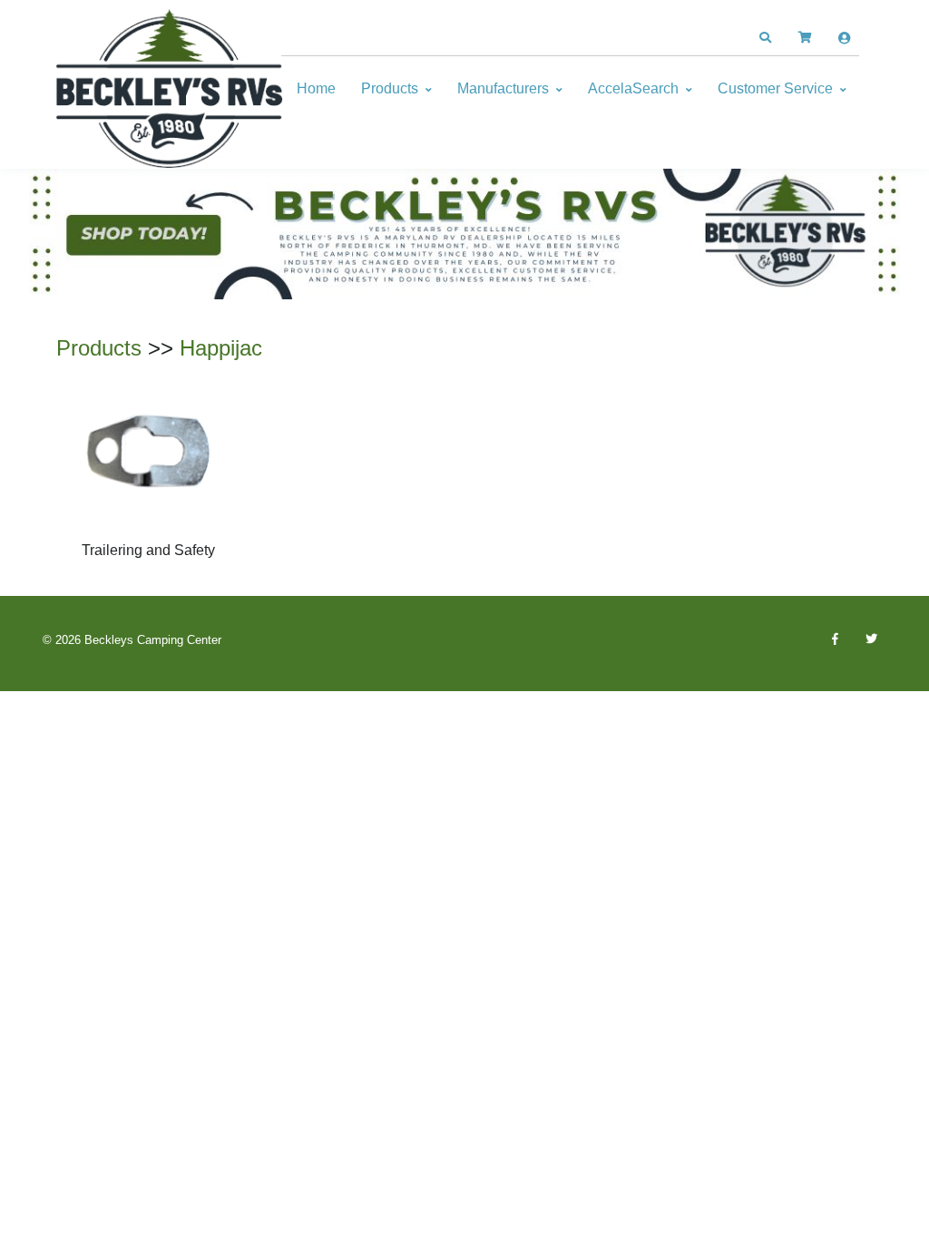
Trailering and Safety (148, 550)
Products (389, 88)
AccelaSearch (633, 88)
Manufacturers (503, 88)
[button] (764, 38)
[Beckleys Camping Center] (169, 89)
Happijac (221, 348)
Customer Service (775, 88)
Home (316, 88)
